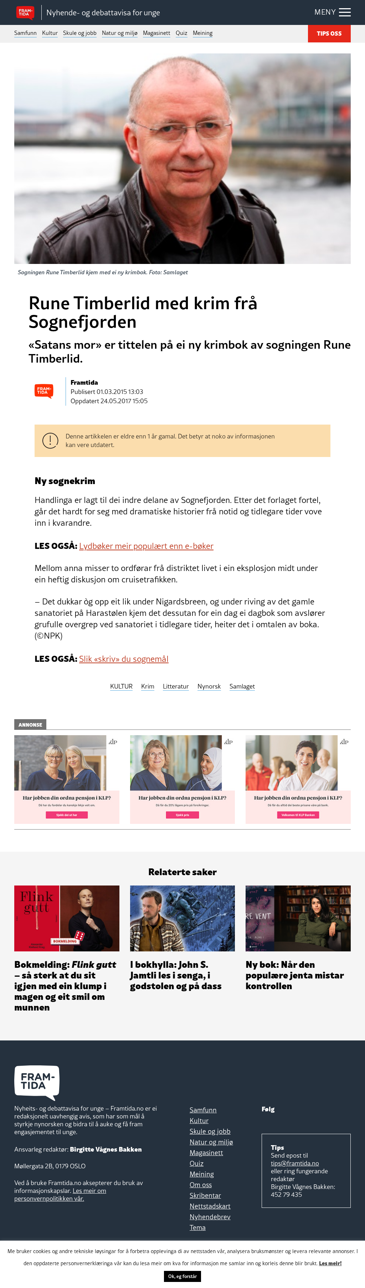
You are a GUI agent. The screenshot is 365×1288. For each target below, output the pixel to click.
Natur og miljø (120, 33)
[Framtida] (27, 12)
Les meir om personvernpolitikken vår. (60, 1194)
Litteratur (176, 686)
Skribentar (205, 1195)
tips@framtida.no (295, 1163)
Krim (147, 686)
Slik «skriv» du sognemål (124, 659)
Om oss (201, 1184)
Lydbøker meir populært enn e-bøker (146, 546)
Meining (202, 33)
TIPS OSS (329, 33)
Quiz (181, 33)
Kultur (50, 33)
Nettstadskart (210, 1206)
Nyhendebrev (210, 1216)
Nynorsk (209, 686)
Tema (198, 1227)
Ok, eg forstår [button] (182, 1276)
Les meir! (330, 1263)
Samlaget (242, 686)
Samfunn (25, 33)
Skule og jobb (80, 33)
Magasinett (156, 33)
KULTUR (121, 686)
